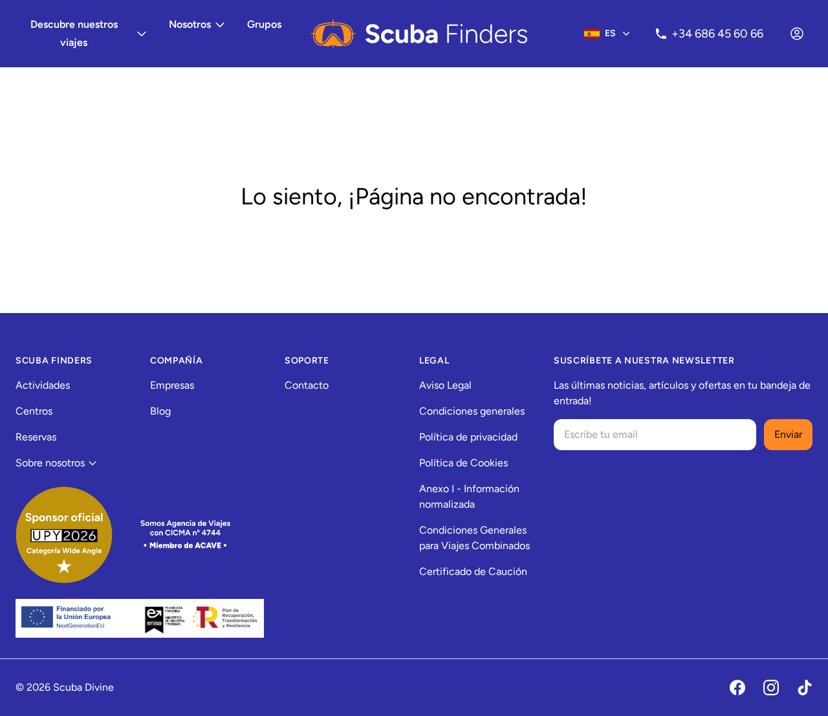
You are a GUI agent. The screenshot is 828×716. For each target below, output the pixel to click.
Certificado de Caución (473, 571)
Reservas (36, 437)
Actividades (43, 385)
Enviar (788, 434)
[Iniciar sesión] (796, 33)
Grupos (264, 24)
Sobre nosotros (50, 463)
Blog (160, 411)
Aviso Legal (445, 385)
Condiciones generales (472, 411)
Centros (34, 411)
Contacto (307, 385)
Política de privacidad (468, 437)
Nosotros (190, 24)
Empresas (172, 385)
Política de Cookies (463, 463)
